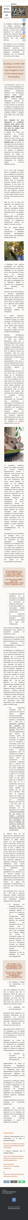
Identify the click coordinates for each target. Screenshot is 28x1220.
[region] (14, 12)
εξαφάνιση (17, 423)
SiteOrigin (13, 1217)
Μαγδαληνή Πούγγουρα (14, 1208)
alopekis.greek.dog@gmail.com (9, 1191)
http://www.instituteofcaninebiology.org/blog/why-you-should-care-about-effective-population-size (14, 1158)
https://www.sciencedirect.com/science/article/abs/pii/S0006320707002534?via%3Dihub (14, 1145)
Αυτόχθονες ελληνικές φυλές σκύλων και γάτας (7, 10)
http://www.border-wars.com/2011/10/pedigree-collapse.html (12, 1166)
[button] (14, 12)
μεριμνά (19, 551)
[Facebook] (14, 1200)
